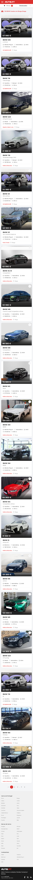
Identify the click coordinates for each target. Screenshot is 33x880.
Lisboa (2, 800)
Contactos (24, 872)
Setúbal (3, 803)
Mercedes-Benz (4, 828)
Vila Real (3, 808)
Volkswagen (19, 831)
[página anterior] (8, 787)
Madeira (18, 812)
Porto (2, 798)
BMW (18, 828)
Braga (18, 798)
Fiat (17, 833)
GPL (18, 859)
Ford (2, 836)
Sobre (2, 872)
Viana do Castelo (20, 810)
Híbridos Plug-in (20, 857)
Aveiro (18, 800)
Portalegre (3, 817)
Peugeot (3, 826)
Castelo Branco (4, 812)
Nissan (2, 838)
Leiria (18, 803)
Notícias (3, 873)
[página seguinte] (24, 787)
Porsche (3, 848)
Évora (2, 815)
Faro (18, 805)
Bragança (19, 815)
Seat (18, 838)
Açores (18, 817)
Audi (18, 836)
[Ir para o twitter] (28, 877)
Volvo (18, 843)
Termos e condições (10, 872)
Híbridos (3, 859)
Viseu (18, 808)
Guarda (3, 820)
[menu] (2, 2)
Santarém (3, 805)
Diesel (2, 854)
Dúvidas (19, 872)
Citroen (3, 831)
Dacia (2, 841)
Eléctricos (3, 857)
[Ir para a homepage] (10, 2)
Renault (18, 826)
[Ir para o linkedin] (31, 877)
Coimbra (3, 810)
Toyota (18, 841)
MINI (2, 843)
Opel (2, 833)
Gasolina (19, 854)
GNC (2, 861)
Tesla (2, 845)
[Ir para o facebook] (25, 877)
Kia (17, 848)
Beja (18, 820)
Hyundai (19, 845)
